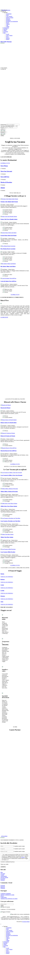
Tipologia (3, 126)
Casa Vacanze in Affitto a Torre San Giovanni (11, 475)
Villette (7, 26)
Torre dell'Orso (5, 177)
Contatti (2, 874)
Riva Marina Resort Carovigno (8, 248)
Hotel (7, 15)
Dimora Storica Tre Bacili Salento (8, 422)
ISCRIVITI (3, 866)
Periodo (2, 127)
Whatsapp (3, 888)
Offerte (4, 30)
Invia (2, 905)
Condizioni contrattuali (6, 893)
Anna (2, 601)
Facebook (3, 885)
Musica (7, 39)
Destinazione (3, 124)
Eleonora (3, 596)
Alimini (3, 187)
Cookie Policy (4, 897)
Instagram (3, 886)
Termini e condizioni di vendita (7, 894)
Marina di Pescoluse (6, 182)
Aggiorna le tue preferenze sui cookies (9, 898)
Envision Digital (25, 921)
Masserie (8, 18)
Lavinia (2, 590)
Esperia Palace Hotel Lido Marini (8, 235)
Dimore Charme (9, 17)
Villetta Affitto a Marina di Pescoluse (9, 491)
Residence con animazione (12, 21)
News (7, 36)
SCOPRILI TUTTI (15, 294)
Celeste (2, 585)
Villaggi (8, 24)
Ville (7, 25)
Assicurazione (4, 876)
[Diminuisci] (4, 130)
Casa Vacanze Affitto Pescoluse (8, 552)
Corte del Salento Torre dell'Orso (8, 281)
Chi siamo (3, 873)
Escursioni (5, 31)
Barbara (3, 579)
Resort (7, 22)
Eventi (7, 34)
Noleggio (3, 880)
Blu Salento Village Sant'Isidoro (8, 266)
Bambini (2, 132)
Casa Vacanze (9, 16)
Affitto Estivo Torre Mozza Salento (9, 506)
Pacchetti (5, 29)
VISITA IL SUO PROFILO (7, 576)
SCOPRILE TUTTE (5, 163)
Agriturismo (8, 13)
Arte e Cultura (9, 35)
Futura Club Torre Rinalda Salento (9, 219)
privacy (23, 857)
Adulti (2, 128)
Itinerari (8, 38)
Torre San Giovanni (6, 171)
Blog (4, 32)
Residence (8, 20)
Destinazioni (6, 27)
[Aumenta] (2, 130)
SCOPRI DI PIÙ (4, 317)
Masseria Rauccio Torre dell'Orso (8, 450)
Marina (2, 573)
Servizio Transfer (4, 877)
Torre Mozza (4, 166)
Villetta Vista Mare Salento (7, 537)
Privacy (2, 896)
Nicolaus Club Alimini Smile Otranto (9, 201)
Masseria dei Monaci (5, 407)
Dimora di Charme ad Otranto (8, 436)
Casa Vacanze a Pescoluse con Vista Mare (10, 521)
